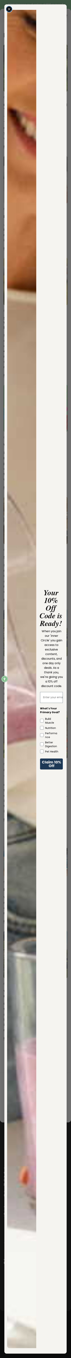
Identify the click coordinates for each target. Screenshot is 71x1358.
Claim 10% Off (51, 764)
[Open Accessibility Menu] (4, 679)
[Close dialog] (9, 9)
